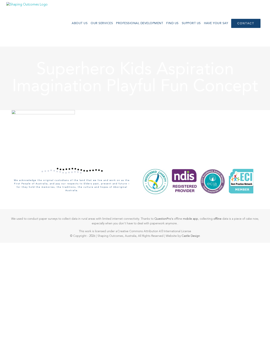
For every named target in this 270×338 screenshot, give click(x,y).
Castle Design (191, 236)
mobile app (190, 218)
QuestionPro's (164, 218)
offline (217, 218)
